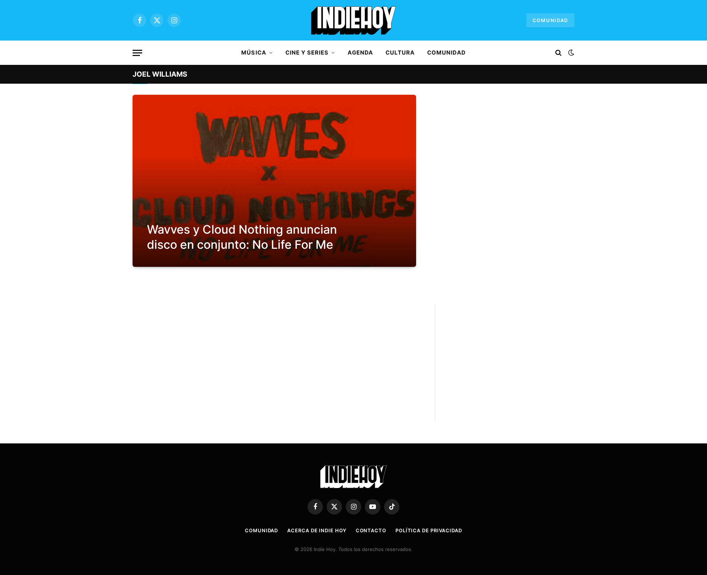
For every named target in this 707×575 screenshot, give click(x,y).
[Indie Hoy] (353, 20)
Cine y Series (307, 52)
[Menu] (137, 53)
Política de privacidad (428, 530)
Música (253, 52)
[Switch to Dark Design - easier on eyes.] (570, 52)
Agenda (360, 52)
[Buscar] (558, 53)
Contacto (371, 530)
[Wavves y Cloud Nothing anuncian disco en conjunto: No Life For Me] (274, 181)
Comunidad (550, 20)
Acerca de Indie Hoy (316, 530)
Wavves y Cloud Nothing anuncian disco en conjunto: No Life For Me (242, 237)
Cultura (400, 52)
